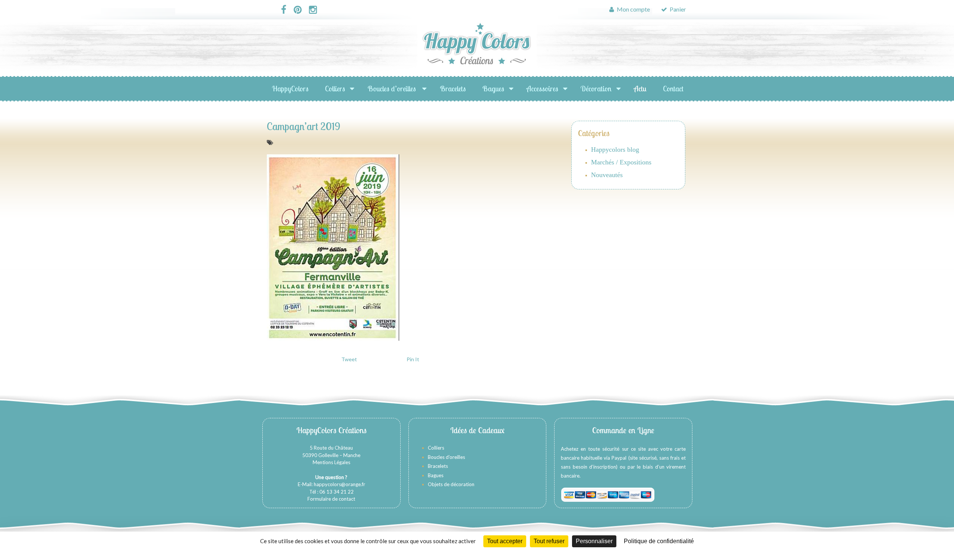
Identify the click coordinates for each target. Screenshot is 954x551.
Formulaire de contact (331, 499)
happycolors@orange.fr (339, 484)
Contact (673, 88)
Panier (677, 9)
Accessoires (542, 88)
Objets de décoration (451, 484)
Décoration (596, 88)
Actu (640, 88)
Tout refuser (549, 541)
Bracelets (453, 88)
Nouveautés (607, 175)
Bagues (493, 88)
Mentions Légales (331, 462)
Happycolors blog (615, 149)
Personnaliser (594, 541)
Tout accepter (504, 541)
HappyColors (290, 88)
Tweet (349, 359)
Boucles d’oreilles (392, 88)
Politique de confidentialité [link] (659, 541)
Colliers (335, 88)
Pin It (413, 359)
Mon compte (633, 9)
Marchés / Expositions (621, 162)
